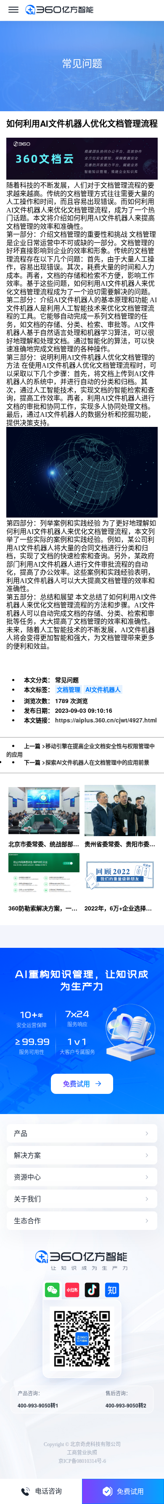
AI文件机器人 (103, 689)
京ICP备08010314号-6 (82, 1461)
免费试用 (130, 1491)
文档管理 (68, 689)
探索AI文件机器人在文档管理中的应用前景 (97, 762)
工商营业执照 (82, 1453)
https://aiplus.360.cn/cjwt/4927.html (106, 720)
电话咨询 (48, 1491)
